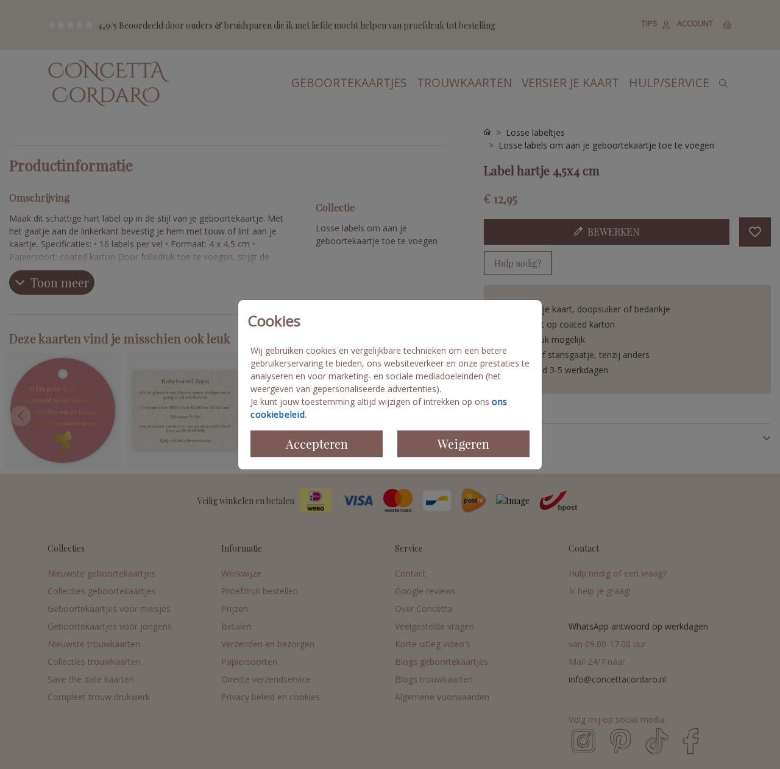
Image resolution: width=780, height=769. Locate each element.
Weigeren (463, 443)
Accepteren (317, 443)
